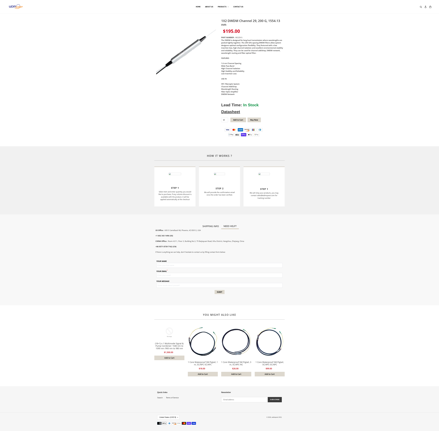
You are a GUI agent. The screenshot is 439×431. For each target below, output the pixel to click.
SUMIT (219, 292)
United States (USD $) (167, 417)
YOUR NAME (161, 261)
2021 (280, 417)
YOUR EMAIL (161, 271)
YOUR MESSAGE (162, 281)
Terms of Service (172, 398)
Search (160, 398)
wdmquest (275, 417)
